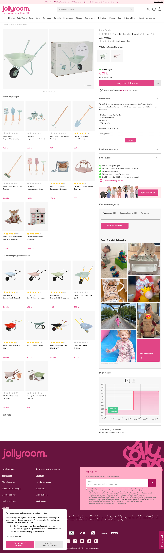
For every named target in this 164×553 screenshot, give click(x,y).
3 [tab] (49, 91)
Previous (5, 59)
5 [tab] (54, 91)
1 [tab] (44, 91)
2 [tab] (46, 91)
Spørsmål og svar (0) (128, 213)
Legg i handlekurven (127, 83)
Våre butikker (42, 494)
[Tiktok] (89, 541)
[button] (154, 9)
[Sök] (131, 9)
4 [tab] (51, 91)
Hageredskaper (22, 24)
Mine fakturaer (9, 482)
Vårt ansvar (41, 501)
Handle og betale (43, 482)
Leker (5, 24)
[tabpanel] (25, 59)
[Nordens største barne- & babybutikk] (16, 8)
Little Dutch (105, 30)
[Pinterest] (96, 541)
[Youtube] (82, 541)
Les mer (130, 140)
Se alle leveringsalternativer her (111, 432)
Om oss (5, 507)
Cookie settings (9, 494)
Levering (40, 475)
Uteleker (12, 24)
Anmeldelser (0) (109, 213)
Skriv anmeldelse (114, 225)
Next (92, 59)
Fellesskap (145, 213)
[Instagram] (75, 541)
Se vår (113, 180)
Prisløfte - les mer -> (110, 171)
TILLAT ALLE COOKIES (20, 544)
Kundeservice (158, 2)
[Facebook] (68, 541)
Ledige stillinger (9, 501)
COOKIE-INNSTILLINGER (49, 544)
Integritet (40, 488)
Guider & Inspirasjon (11, 488)
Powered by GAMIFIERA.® (109, 364)
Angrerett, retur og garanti (48, 469)
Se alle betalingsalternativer (110, 429)
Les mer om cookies (14, 536)
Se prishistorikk (105, 77)
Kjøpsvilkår (7, 475)
